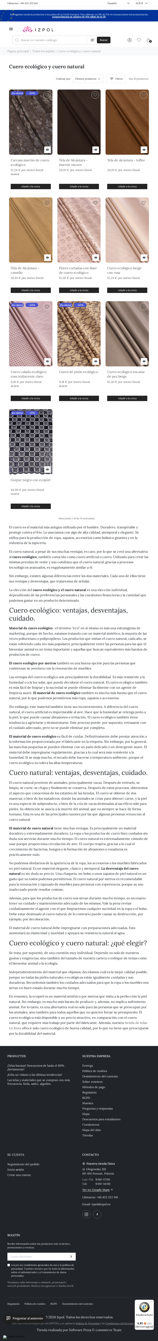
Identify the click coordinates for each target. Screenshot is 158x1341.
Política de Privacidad (88, 1323)
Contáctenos (90, 1124)
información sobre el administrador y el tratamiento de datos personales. (42, 1272)
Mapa (85, 1114)
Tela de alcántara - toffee (126, 160)
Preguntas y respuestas (97, 1108)
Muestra (87, 1103)
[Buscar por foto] (92, 40)
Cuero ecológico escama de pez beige (125, 374)
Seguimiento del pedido (23, 1164)
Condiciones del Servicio (120, 1323)
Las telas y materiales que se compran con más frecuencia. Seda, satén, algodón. (38, 1082)
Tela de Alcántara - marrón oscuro (73, 162)
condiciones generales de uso (41, 1265)
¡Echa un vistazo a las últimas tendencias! (34, 1075)
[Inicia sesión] (129, 40)
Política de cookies (94, 1071)
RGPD (86, 1098)
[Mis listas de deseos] (139, 40)
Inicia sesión (15, 1169)
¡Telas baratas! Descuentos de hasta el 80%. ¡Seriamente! (36, 1067)
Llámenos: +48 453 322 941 (22, 3)
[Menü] (151, 1302)
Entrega (87, 1065)
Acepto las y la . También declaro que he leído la (42, 1270)
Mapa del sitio (91, 1130)
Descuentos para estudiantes (101, 1119)
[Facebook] (97, 1214)
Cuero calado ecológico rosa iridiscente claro (28, 374)
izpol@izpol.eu (101, 1204)
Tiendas (87, 1135)
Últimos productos (85, 78)
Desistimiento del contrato (100, 1076)
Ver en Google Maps (95, 1190)
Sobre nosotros (92, 1082)
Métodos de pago (93, 1087)
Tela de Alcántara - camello (25, 270)
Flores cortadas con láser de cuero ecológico (78, 270)
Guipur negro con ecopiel (30, 480)
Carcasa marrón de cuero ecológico (30, 162)
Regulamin (89, 1092)
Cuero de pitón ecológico (78, 372)
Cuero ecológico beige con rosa (124, 270)
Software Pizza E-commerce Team (95, 1330)
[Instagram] (86, 1214)
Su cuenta (15, 1155)
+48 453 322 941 (107, 1197)
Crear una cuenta (19, 1175)
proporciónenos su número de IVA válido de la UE (79, 16)
